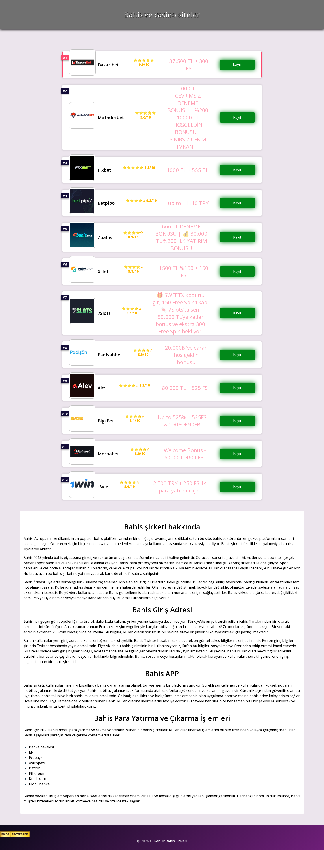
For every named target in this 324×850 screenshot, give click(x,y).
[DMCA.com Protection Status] (15, 836)
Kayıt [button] (237, 64)
